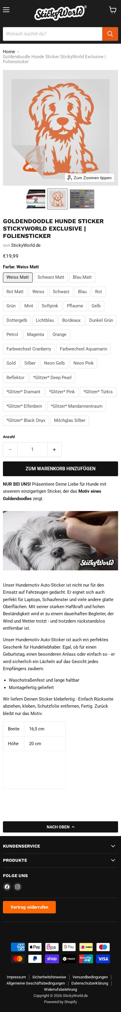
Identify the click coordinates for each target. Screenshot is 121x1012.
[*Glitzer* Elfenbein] (25, 413)
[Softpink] (50, 312)
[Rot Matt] (16, 298)
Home (9, 51)
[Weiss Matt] (18, 284)
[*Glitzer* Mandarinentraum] (77, 413)
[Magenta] (36, 341)
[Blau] (83, 298)
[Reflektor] (16, 384)
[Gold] (12, 370)
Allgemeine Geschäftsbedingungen (35, 983)
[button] (36, 199)
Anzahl (9, 437)
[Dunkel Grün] (102, 327)
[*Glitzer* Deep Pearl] (53, 384)
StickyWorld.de (26, 245)
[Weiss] (39, 298)
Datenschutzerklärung (89, 983)
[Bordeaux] (72, 327)
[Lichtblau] (45, 327)
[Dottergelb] (17, 327)
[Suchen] (110, 34)
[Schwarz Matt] (52, 284)
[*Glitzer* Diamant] (24, 398)
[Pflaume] (75, 312)
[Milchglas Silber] (71, 427)
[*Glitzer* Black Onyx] (27, 427)
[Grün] (12, 312)
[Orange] (60, 341)
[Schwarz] (62, 298)
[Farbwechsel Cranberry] (29, 355)
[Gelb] (97, 312)
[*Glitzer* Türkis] (99, 398)
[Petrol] (13, 341)
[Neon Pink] (84, 370)
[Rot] (99, 298)
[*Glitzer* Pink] (63, 398)
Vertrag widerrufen (29, 907)
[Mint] (29, 312)
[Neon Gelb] (55, 370)
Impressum (16, 977)
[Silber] (31, 370)
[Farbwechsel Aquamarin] (84, 355)
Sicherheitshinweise (49, 977)
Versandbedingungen (90, 977)
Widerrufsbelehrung (60, 989)
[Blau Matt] (83, 284)
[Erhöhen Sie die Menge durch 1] (55, 449)
